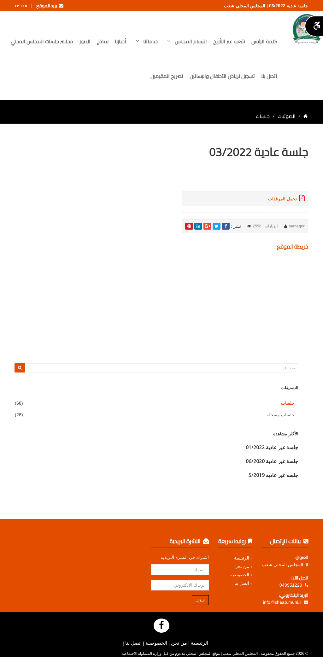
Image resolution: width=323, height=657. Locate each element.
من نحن (241, 566)
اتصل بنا (241, 583)
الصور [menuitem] (85, 41)
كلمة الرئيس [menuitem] (264, 41)
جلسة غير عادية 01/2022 (272, 447)
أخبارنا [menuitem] (120, 41)
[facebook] (226, 226)
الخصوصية (239, 574)
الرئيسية (241, 557)
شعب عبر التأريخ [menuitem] (229, 41)
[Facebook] (161, 626)
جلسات (288, 403)
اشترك (200, 600)
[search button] (20, 367)
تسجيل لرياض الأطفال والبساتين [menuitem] (222, 76)
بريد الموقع (47, 6)
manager (297, 226)
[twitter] (216, 226)
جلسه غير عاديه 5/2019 (273, 475)
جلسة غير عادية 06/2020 (272, 461)
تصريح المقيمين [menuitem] (166, 76)
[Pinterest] (189, 226)
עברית (21, 6)
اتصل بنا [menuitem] (269, 76)
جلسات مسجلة (281, 414)
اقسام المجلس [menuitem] (190, 41)
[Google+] (207, 226)
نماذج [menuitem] (103, 41)
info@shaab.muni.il (282, 602)
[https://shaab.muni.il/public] (305, 116)
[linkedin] (198, 226)
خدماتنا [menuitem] (150, 41)
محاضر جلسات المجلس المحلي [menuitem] (42, 41)
